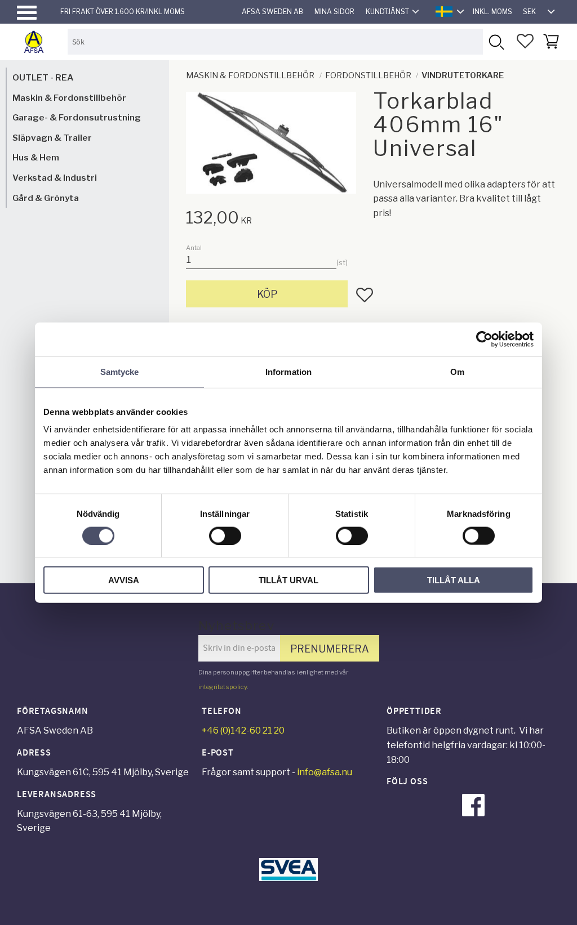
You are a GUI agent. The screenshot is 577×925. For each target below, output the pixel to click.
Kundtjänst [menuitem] (387, 11)
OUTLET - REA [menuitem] (42, 77)
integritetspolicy (222, 687)
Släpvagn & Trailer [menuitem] (52, 137)
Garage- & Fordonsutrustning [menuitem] (76, 117)
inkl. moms (492, 11)
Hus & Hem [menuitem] (35, 157)
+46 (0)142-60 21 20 (243, 730)
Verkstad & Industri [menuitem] (54, 177)
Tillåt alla (453, 580)
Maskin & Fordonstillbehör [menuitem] (69, 97)
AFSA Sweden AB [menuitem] (272, 11)
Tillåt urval (288, 580)
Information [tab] (288, 371)
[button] (27, 13)
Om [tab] (457, 371)
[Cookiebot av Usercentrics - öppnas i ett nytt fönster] (484, 338)
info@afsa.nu (324, 772)
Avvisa (123, 580)
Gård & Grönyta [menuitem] (45, 198)
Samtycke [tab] (119, 371)
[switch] (225, 535)
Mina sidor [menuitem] (334, 11)
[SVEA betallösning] (288, 878)
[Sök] (495, 41)
